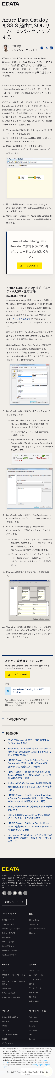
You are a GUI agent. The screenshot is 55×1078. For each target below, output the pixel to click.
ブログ (4, 1026)
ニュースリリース (36, 975)
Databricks (33, 1021)
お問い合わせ (11, 902)
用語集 (4, 1039)
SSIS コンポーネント (37, 929)
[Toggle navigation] (48, 4)
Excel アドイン (8, 946)
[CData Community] (25, 893)
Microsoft (33, 1030)
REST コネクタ (8, 942)
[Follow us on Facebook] (41, 48)
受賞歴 (31, 984)
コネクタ (5, 971)
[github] (20, 893)
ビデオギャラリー (9, 1043)
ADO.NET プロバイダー (11, 929)
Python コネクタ (9, 933)
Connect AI (33, 924)
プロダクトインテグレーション (13, 976)
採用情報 (32, 997)
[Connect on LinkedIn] (51, 48)
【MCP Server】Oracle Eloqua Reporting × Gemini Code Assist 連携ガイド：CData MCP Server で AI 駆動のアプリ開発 (30, 798)
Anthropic (33, 1017)
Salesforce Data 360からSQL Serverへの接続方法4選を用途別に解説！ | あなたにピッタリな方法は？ (29, 752)
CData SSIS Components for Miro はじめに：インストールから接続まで (29, 816)
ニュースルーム (35, 979)
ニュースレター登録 (10, 1034)
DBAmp (32, 933)
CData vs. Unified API (11, 997)
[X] (9, 893)
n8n (30, 1034)
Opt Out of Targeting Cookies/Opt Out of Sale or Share (27, 1073)
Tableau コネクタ (9, 955)
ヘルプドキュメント (21, 319)
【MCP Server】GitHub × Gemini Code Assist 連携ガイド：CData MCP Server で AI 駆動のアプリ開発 (30, 826)
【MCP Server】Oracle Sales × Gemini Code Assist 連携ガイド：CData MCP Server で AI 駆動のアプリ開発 (28, 763)
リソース (5, 1030)
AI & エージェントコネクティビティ (13, 982)
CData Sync (34, 920)
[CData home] (13, 4)
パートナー (6, 988)
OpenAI (32, 1039)
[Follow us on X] (46, 48)
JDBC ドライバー (9, 924)
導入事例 (5, 1021)
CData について (35, 971)
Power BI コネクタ (9, 950)
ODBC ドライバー (9, 920)
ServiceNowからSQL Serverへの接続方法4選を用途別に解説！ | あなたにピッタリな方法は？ (30, 838)
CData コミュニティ (10, 1017)
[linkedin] (4, 893)
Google (32, 1026)
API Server (6, 937)
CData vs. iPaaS (8, 993)
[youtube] (15, 893)
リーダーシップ (35, 988)
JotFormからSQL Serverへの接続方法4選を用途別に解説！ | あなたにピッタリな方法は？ (30, 786)
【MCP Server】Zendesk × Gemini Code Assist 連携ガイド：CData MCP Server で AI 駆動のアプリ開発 (30, 775)
